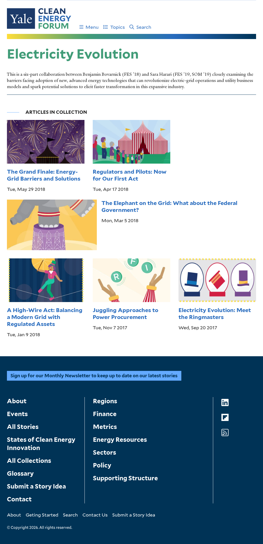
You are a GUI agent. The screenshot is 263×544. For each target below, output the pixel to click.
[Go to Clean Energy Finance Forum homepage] (39, 18)
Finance (105, 414)
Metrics (105, 426)
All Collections (29, 460)
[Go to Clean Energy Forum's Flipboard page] (225, 417)
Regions (105, 401)
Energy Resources (120, 439)
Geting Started (42, 515)
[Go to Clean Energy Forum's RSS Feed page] (225, 432)
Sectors (104, 452)
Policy (102, 465)
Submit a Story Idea (36, 486)
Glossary (20, 473)
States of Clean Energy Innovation (41, 444)
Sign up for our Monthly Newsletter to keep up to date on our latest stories (94, 375)
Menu (92, 27)
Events (17, 414)
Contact (19, 499)
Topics (117, 27)
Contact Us (95, 515)
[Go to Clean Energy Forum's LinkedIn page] (225, 402)
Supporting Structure (125, 478)
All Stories (23, 426)
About (16, 401)
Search (143, 27)
